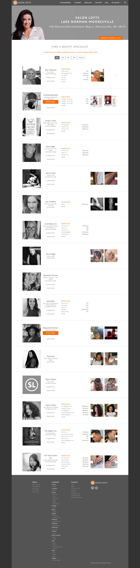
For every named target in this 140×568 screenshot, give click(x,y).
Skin (74, 57)
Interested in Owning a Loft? (111, 38)
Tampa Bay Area (56, 503)
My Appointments (65, 2)
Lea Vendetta (50, 202)
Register (73, 486)
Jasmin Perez (50, 173)
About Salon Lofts (36, 484)
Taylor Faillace (50, 379)
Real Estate (73, 492)
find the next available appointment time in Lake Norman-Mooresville (71, 52)
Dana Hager (50, 146)
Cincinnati (54, 548)
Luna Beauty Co (51, 224)
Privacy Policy (35, 492)
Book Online (50, 102)
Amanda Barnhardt (50, 95)
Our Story (98, 2)
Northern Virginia (56, 560)
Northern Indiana (56, 517)
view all (63, 81)
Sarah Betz (51, 301)
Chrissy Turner (50, 121)
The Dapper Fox (51, 431)
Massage (81, 57)
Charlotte (54, 539)
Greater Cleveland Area (57, 546)
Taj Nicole (51, 356)
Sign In (72, 484)
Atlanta (54, 507)
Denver (53, 490)
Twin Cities (54, 529)
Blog (106, 2)
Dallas (53, 556)
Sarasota (54, 502)
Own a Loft (88, 2)
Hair (62, 57)
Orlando (54, 500)
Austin (53, 552)
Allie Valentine (50, 70)
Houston (54, 554)
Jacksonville (54, 494)
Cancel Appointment (75, 495)
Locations (77, 2)
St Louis (54, 533)
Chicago (54, 511)
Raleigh (54, 537)
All (57, 57)
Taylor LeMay (50, 405)
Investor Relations (36, 486)
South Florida (55, 498)
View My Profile (50, 81)
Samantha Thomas (50, 275)
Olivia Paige (50, 254)
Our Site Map (35, 488)
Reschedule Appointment (76, 497)
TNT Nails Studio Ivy (50, 456)
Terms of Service (36, 490)
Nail (68, 57)
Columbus (54, 545)
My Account (115, 2)
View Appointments (75, 493)
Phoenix (54, 486)
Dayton (54, 543)
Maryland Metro (56, 525)
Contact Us (73, 490)
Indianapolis (55, 515)
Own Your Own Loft (75, 488)
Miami (53, 496)
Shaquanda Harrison (50, 328)
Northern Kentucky (56, 521)
